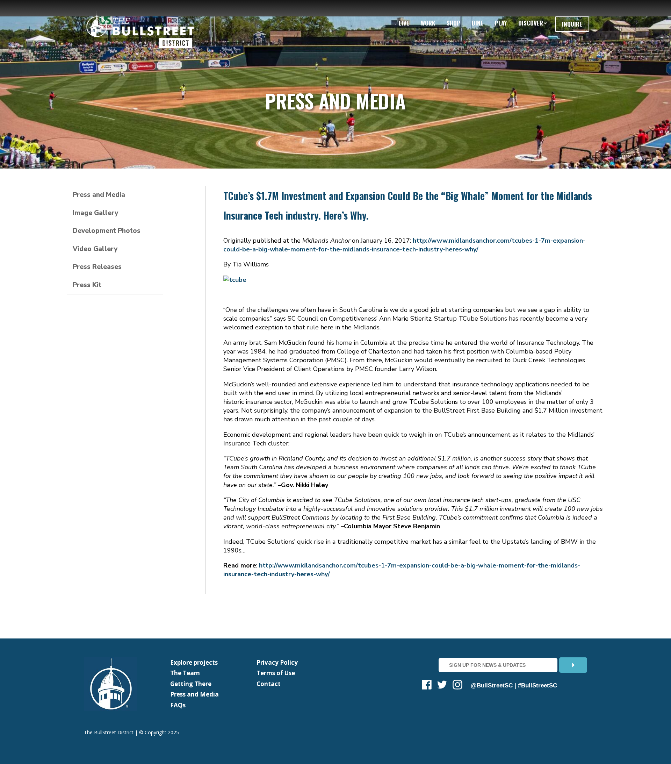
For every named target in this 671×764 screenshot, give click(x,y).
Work (428, 23)
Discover (530, 23)
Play (501, 23)
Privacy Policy (277, 662)
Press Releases (97, 266)
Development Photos (106, 230)
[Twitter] (442, 686)
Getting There (190, 684)
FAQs (178, 705)
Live (404, 23)
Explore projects (194, 662)
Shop (453, 23)
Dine (477, 23)
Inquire (572, 24)
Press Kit (87, 285)
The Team (185, 673)
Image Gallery (95, 212)
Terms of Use (276, 673)
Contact (269, 684)
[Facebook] (426, 686)
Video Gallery (95, 249)
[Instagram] (457, 686)
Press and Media (99, 194)
